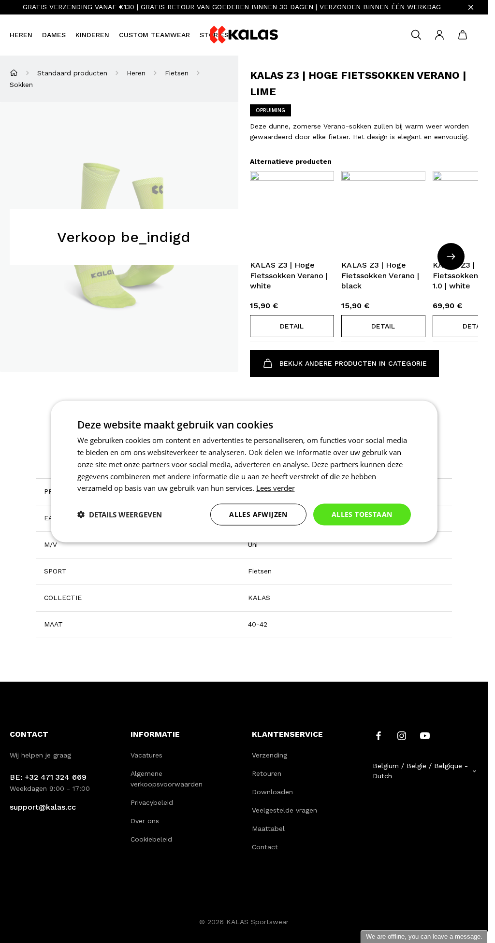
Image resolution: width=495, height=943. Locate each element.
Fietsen (177, 73)
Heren (21, 35)
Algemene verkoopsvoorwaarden (167, 779)
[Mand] (462, 35)
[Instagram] (402, 735)
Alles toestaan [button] (362, 514)
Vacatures (146, 755)
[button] (292, 326)
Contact (265, 847)
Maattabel (268, 828)
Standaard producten (72, 73)
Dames (54, 35)
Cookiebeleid (151, 839)
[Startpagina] (14, 73)
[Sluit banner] (471, 7)
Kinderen (92, 35)
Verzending (269, 755)
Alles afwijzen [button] (258, 514)
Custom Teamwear (154, 35)
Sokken (21, 84)
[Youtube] (425, 735)
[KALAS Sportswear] (244, 35)
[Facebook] (378, 735)
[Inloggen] (439, 35)
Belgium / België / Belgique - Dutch (420, 771)
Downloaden (272, 792)
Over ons (145, 821)
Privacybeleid (152, 802)
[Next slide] (451, 256)
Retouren (266, 773)
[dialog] (244, 472)
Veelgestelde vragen (284, 810)
